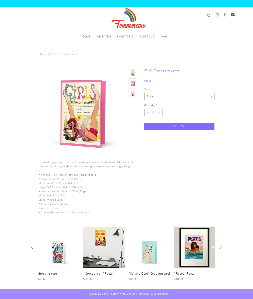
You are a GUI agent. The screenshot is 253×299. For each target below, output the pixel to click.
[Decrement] (147, 112)
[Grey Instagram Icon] (216, 14)
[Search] (209, 16)
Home (43, 54)
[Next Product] (221, 247)
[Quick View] (58, 247)
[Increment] (159, 112)
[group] (126, 256)
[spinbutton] (153, 112)
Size (147, 89)
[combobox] (179, 96)
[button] (233, 14)
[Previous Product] (32, 247)
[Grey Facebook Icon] (224, 14)
